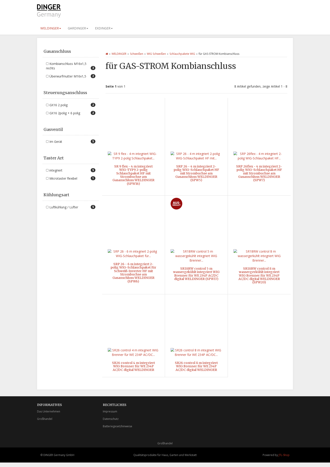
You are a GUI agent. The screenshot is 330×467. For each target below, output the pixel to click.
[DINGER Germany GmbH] (77, 11)
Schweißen (136, 54)
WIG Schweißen (156, 54)
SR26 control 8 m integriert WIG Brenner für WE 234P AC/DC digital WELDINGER (196, 366)
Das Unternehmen (48, 411)
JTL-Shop (284, 455)
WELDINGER (49, 28)
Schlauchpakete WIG (182, 54)
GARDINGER (77, 28)
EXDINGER (102, 28)
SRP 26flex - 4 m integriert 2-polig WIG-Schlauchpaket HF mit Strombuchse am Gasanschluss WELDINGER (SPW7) (259, 173)
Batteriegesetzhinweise (117, 426)
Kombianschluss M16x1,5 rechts (70, 66)
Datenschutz (111, 419)
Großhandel (44, 419)
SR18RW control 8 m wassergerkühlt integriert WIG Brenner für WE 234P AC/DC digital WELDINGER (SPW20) (259, 275)
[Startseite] (107, 54)
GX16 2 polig (71, 105)
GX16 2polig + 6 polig (71, 113)
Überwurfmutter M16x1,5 (71, 76)
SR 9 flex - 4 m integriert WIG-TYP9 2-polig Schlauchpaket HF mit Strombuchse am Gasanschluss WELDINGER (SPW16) (133, 175)
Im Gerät (71, 141)
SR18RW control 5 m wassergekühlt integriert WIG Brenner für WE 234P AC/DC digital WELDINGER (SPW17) (196, 274)
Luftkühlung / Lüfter (71, 207)
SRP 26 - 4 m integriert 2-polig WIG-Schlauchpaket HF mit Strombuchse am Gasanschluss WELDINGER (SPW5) (196, 173)
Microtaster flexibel (71, 178)
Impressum (110, 411)
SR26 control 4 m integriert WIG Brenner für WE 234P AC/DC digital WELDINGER (133, 366)
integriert (71, 170)
